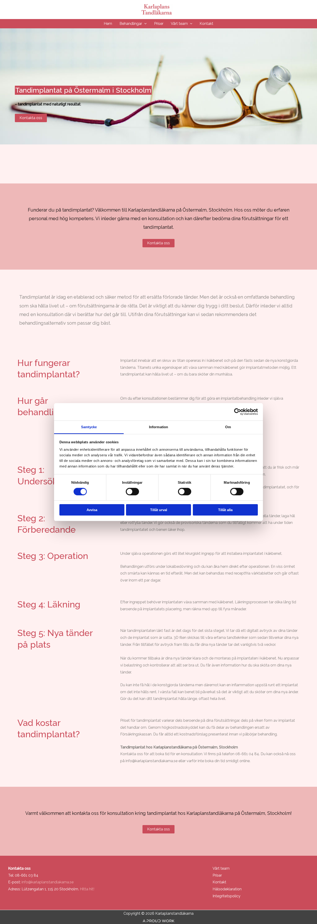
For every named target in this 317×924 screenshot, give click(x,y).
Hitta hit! (87, 889)
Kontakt (219, 882)
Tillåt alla (225, 510)
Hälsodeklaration (227, 889)
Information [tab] (158, 427)
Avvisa (92, 510)
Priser (217, 875)
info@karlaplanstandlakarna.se (152, 761)
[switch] (132, 491)
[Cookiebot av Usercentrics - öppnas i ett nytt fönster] (237, 411)
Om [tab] (228, 427)
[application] (144, 23)
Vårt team (221, 868)
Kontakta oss (30, 118)
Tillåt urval (158, 510)
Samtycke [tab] (89, 427)
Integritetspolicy (226, 896)
